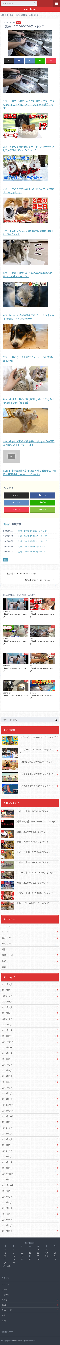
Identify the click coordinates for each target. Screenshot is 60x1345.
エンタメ (6, 926)
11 (30, 1253)
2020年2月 (7, 1024)
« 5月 (3, 1266)
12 (38, 1253)
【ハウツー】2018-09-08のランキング (34, 893)
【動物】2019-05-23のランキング (32, 903)
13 (46, 1253)
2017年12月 (8, 1173)
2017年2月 (7, 1231)
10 (22, 1253)
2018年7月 (7, 1133)
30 (13, 1263)
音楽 (4, 966)
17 (22, 1256)
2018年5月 (7, 1145)
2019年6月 (7, 1070)
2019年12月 (8, 1036)
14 (55, 1253)
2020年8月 (7, 990)
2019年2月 (7, 1093)
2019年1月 (7, 1099)
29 (5, 1263)
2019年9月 (7, 1053)
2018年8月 (7, 1127)
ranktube (30, 9)
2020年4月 (7, 1013)
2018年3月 (7, 1156)
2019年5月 (7, 1076)
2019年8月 (7, 1059)
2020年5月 (7, 1007)
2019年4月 (7, 1082)
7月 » (9, 1266)
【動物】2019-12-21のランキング (32, 841)
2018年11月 (8, 1110)
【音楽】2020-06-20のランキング (21, 573)
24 (22, 1259)
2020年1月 (7, 1030)
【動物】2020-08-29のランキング (31, 546)
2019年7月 (7, 1064)
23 (13, 1259)
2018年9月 (7, 1122)
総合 (4, 960)
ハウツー (6, 943)
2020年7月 (7, 995)
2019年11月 (8, 1041)
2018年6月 (7, 1139)
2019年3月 (7, 1087)
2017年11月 (8, 1179)
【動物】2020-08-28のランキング (31, 551)
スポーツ (6, 938)
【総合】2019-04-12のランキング (32, 831)
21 (55, 1256)
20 (46, 1256)
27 (46, 1259)
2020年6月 (7, 1001)
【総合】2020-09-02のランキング (36, 786)
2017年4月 (7, 1219)
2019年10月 (8, 1047)
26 (38, 1259)
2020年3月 (7, 1018)
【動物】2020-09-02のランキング (31, 531)
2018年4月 (7, 1150)
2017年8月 (7, 1196)
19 (38, 1256)
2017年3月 (7, 1225)
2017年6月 (7, 1208)
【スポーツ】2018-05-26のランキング (34, 852)
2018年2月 (7, 1162)
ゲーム (5, 932)
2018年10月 (8, 1116)
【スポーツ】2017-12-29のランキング (34, 862)
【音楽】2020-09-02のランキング (36, 773)
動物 (6, 524)
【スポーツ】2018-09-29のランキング (34, 872)
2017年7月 (7, 1202)
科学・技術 (7, 955)
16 (13, 1256)
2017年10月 (8, 1185)
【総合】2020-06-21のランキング (39, 580)
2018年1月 (7, 1168)
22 (5, 1259)
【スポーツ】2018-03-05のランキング (34, 811)
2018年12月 (8, 1105)
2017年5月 (7, 1214)
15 (5, 1256)
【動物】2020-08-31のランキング (31, 541)
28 (55, 1259)
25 (30, 1259)
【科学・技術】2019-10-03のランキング (35, 821)
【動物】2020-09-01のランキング (31, 536)
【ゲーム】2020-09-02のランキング (37, 737)
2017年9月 (7, 1191)
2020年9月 (7, 984)
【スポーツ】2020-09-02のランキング (37, 751)
